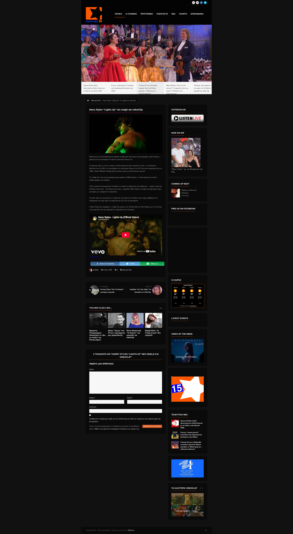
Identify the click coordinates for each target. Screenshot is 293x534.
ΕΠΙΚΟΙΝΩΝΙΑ (197, 14)
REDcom (131, 530)
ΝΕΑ (173, 14)
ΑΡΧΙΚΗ (118, 14)
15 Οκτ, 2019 (107, 270)
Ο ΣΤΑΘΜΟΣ (131, 14)
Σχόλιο (91, 369)
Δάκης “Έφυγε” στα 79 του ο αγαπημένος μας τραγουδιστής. (97, 333)
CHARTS (183, 14)
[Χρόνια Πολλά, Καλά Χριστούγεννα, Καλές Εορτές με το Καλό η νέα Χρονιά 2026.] (175, 423)
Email (130, 398)
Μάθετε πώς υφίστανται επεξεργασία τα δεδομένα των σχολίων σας (117, 429)
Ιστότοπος (92, 407)
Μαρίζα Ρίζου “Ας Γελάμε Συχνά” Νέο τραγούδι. (134, 333)
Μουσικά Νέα (127, 270)
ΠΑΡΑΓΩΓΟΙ (162, 14)
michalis (95, 270)
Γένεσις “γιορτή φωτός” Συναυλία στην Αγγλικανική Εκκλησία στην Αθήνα (191, 434)
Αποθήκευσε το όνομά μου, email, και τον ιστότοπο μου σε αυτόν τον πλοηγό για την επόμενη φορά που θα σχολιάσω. (124, 420)
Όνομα (92, 398)
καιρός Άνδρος (188, 285)
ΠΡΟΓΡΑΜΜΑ (147, 14)
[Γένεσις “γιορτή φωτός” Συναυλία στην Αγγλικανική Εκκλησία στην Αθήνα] (175, 435)
